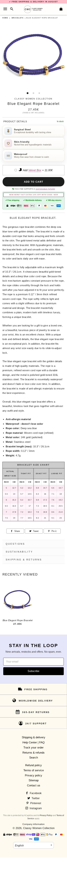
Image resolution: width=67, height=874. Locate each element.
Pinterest (35, 803)
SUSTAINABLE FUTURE (45, 189)
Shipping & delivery (33, 737)
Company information (33, 824)
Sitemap (34, 780)
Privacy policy (33, 775)
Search (33, 757)
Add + (37, 170)
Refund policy (33, 765)
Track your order (33, 747)
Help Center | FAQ (33, 742)
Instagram (35, 808)
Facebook (35, 793)
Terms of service (33, 770)
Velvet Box (34, 170)
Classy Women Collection (38, 828)
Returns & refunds (33, 752)
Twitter (35, 798)
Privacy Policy (46, 815)
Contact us (33, 785)
